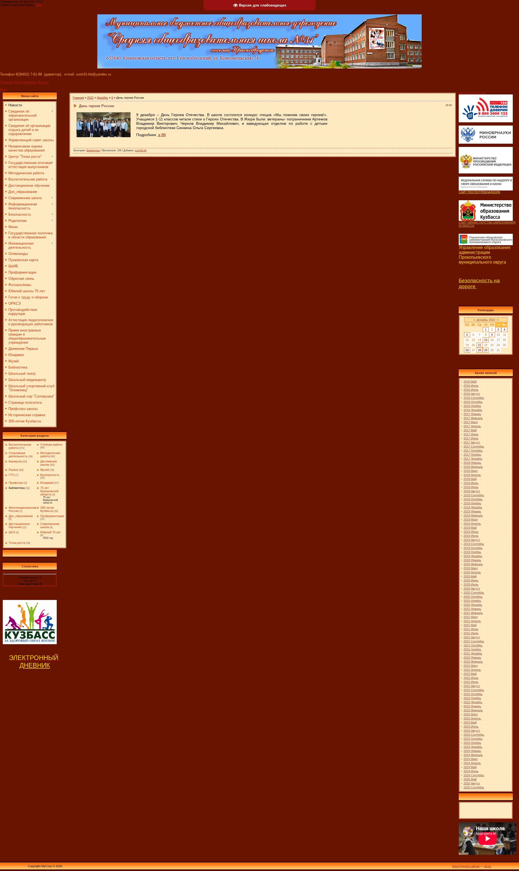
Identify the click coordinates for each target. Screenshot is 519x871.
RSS (39, 4)
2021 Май (470, 625)
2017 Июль (471, 438)
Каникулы (15, 461)
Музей (44, 469)
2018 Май (470, 479)
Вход (3, 89)
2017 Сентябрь (474, 446)
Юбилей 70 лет (50, 532)
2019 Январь (472, 511)
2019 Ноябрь (472, 552)
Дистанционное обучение (19, 525)
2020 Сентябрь (474, 592)
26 (467, 350)
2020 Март (471, 568)
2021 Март (471, 617)
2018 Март (471, 470)
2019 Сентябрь (474, 543)
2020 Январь (472, 560)
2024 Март (471, 759)
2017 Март (471, 422)
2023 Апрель (472, 718)
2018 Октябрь (473, 499)
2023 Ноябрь (472, 742)
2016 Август (472, 393)
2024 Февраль (473, 755)
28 (479, 350)
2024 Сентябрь (474, 775)
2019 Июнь (471, 531)
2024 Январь (472, 750)
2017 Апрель (472, 426)
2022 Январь (472, 657)
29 (485, 350)
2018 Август (472, 491)
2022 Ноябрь (472, 698)
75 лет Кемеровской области (49, 491)
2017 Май (470, 430)
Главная (6, 82)
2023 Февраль (473, 710)
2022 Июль (471, 681)
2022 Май (470, 673)
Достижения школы (48, 463)
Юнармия (47, 482)
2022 (90, 97)
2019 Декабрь (473, 556)
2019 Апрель (472, 523)
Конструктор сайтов (466, 866)
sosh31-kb (141, 150)
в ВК (161, 135)
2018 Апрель (472, 474)
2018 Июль (471, 487)
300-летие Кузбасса (47, 509)
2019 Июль (471, 535)
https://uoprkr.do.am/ (472, 92)
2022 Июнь (471, 677)
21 (479, 345)
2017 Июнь (471, 434)
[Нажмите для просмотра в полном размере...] (103, 136)
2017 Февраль (473, 418)
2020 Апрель (472, 572)
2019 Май (470, 527)
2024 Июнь (471, 771)
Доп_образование (21, 516)
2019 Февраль (473, 515)
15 (485, 339)
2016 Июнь (471, 385)
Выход (43, 82)
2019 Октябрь (473, 548)
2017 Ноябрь (472, 454)
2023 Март (471, 714)
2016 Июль (471, 389)
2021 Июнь (471, 629)
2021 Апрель (472, 621)
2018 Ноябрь (472, 503)
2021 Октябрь (473, 645)
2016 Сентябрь (474, 397)
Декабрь (102, 97)
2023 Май (470, 722)
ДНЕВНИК (34, 665)
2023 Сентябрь (474, 734)
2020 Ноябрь (472, 600)
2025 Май (470, 779)
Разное (13, 469)
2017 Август (472, 442)
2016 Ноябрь (472, 405)
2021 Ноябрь (472, 649)
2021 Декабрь (473, 653)
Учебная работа (51, 444)
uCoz (487, 866)
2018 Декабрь (473, 507)
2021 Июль (471, 633)
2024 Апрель (472, 763)
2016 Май (470, 381)
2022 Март (471, 665)
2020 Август (472, 588)
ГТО (12, 474)
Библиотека (17, 487)
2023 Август (472, 730)
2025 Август (472, 783)
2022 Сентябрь (474, 690)
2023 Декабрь (473, 746)
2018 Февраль (473, 466)
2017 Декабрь (473, 458)
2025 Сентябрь (474, 787)
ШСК (12, 532)
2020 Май (470, 576)
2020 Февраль (473, 564)
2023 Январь (472, 706)
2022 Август (472, 686)
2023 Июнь (471, 726)
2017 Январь (472, 414)
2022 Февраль (473, 661)
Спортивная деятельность (18, 454)
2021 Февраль (473, 612)
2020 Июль (471, 584)
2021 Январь (472, 608)
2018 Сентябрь (474, 495)
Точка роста (17, 542)
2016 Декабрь (473, 410)
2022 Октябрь (473, 694)
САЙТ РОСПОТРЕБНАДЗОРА (479, 192)
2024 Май (470, 767)
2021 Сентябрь (474, 641)
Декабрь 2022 (486, 319)
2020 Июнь (471, 580)
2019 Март (471, 519)
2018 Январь (472, 462)
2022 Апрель (472, 669)
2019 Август (472, 539)
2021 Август (472, 637)
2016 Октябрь (473, 401)
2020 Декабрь (473, 604)
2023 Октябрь (473, 738)
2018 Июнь (471, 483)
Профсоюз (16, 482)
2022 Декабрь (473, 702)
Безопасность (49, 474)
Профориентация (52, 516)
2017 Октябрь (473, 450)
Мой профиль (25, 82)
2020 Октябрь (473, 596)
